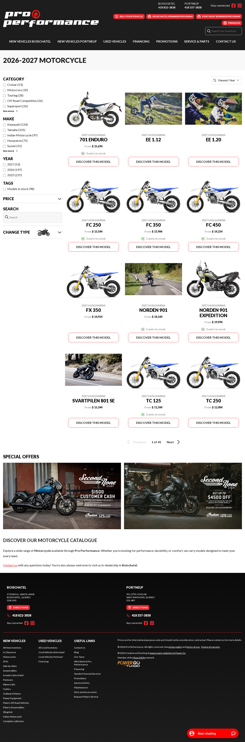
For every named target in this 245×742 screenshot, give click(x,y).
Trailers (7, 689)
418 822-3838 (166, 7)
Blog (76, 652)
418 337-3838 (193, 7)
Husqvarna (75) (17, 140)
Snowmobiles (10, 670)
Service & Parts (196, 41)
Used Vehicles (114, 41)
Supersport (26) (17, 106)
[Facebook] (233, 5)
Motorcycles (9, 656)
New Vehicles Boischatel (30, 41)
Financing (141, 41)
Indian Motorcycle (12, 716)
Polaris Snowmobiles (13, 707)
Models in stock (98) (20, 189)
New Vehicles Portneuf (77, 41)
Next (170, 442)
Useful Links (84, 641)
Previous (139, 442)
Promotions (167, 41)
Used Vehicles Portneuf (50, 656)
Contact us (10, 565)
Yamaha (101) (16, 130)
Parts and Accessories (85, 692)
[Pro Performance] (51, 18)
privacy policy (175, 646)
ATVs (5, 661)
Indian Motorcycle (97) (22, 135)
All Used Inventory (47, 647)
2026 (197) (14, 169)
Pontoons (8, 679)
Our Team (79, 656)
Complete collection (13, 721)
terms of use (193, 646)
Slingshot (7, 712)
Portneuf (192, 3)
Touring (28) (15, 95)
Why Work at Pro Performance (82, 663)
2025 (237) (14, 175)
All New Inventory (12, 647)
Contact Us (226, 41)
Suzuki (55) (14, 146)
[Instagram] (239, 5)
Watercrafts (9, 684)
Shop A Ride (139, 657)
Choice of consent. (210, 646)
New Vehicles (14, 641)
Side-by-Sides (10, 666)
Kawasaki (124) (17, 124)
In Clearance (9, 652)
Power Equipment (12, 698)
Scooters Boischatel (13, 675)
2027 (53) (13, 164)
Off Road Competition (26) (25, 100)
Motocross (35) (17, 90)
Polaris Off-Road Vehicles (16, 702)
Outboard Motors (12, 693)
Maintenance (81, 687)
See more (8, 111)
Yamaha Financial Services (87, 673)
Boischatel (166, 3)
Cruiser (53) (15, 84)
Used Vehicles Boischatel (51, 652)
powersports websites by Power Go (167, 653)
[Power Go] (152, 664)
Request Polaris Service (86, 696)
